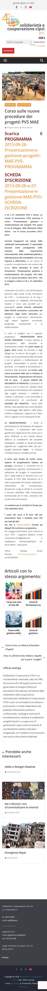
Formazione (10, 105)
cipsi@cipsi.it (12, 920)
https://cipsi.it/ (24, 524)
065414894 (9, 917)
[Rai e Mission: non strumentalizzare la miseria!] (23, 783)
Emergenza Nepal (15, 852)
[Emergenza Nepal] (23, 824)
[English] (40, 38)
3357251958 (11, 938)
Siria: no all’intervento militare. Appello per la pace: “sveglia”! (23, 657)
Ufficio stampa (27, 127)
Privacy (5, 957)
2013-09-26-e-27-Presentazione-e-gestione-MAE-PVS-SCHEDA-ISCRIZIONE (23, 196)
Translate (40, 45)
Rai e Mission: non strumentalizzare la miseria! (21, 805)
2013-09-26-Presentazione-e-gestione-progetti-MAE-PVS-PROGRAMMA (23, 155)
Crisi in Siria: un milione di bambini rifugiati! (22, 647)
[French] (43, 38)
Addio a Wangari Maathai (20, 766)
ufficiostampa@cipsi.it (27, 554)
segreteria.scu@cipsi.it (16, 935)
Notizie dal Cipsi (24, 105)
